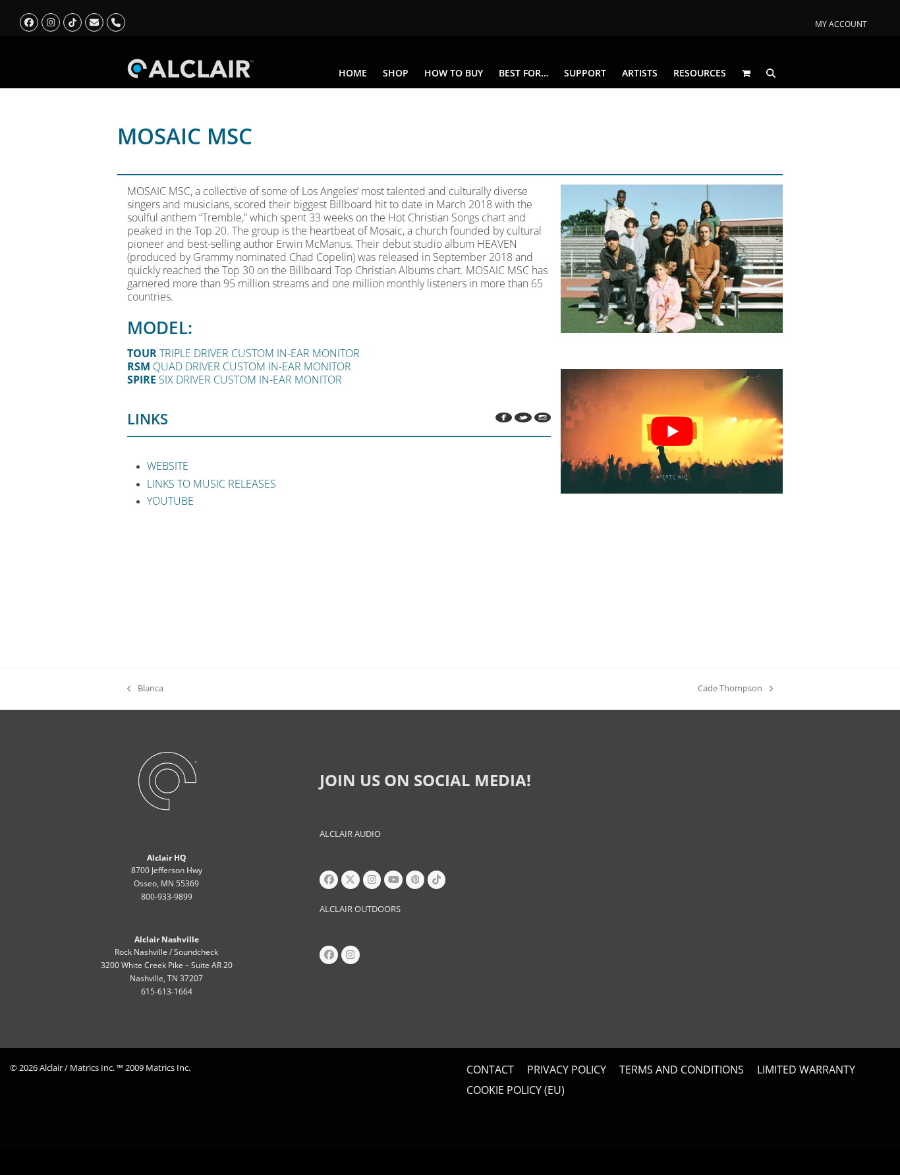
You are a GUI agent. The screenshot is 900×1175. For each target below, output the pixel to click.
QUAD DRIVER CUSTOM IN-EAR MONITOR (239, 366)
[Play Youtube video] (672, 431)
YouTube (170, 501)
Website (167, 466)
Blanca (145, 688)
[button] (746, 73)
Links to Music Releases (211, 483)
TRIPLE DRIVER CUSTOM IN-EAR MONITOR (243, 353)
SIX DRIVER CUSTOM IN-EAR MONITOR (234, 379)
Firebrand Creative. (103, 1104)
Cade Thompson (730, 688)
